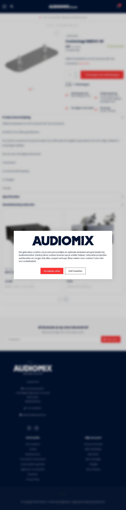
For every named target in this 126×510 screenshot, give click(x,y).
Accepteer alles (52, 270)
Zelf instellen (75, 270)
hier (102, 258)
